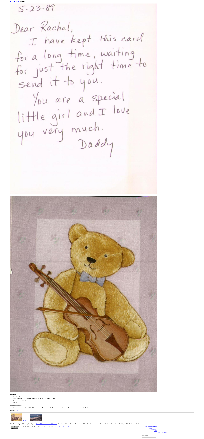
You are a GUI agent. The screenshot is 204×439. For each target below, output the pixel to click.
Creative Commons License (65, 426)
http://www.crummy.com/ (151, 426)
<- (10, 420)
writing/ (150, 428)
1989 (24, 420)
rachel (16, 410)
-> (42, 420)
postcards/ (153, 429)
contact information (52, 424)
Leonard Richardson (41, 424)
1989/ (155, 431)
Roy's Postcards (14, 1)
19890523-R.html (162, 432)
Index (28, 420)
